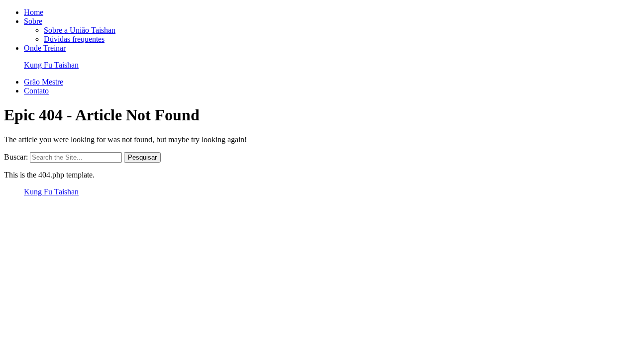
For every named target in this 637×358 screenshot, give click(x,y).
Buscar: (16, 157)
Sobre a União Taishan (79, 30)
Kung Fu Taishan (51, 65)
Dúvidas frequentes (74, 39)
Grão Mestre (43, 82)
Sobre (33, 21)
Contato (36, 91)
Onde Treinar (45, 48)
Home (33, 12)
